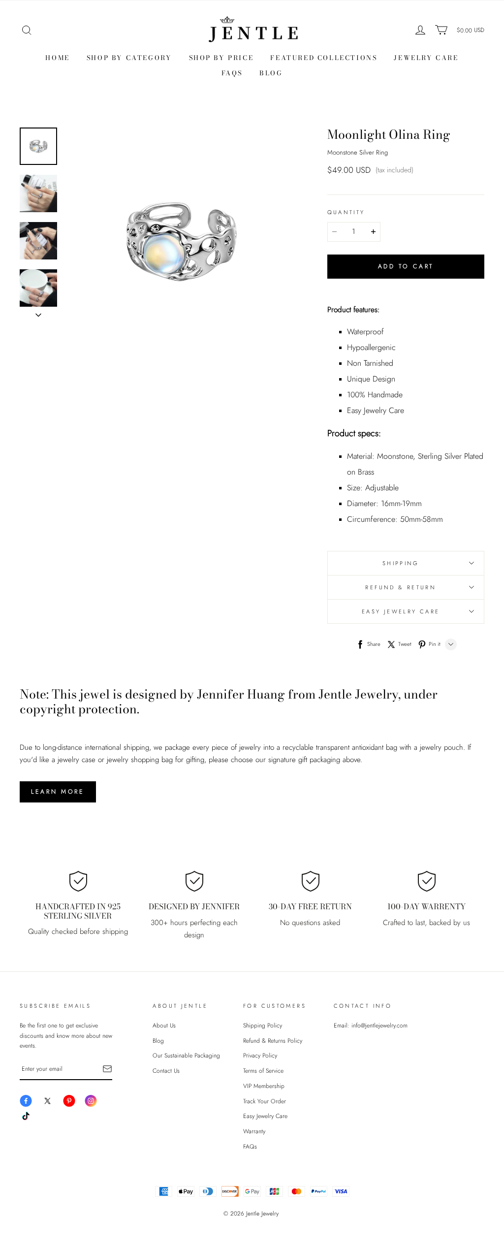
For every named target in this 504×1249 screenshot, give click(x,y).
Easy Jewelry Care (265, 1116)
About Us (164, 1025)
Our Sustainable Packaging (186, 1055)
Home (57, 58)
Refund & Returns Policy (272, 1040)
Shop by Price (221, 58)
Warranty (254, 1131)
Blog (271, 73)
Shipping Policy (262, 1025)
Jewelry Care (426, 58)
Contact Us (166, 1070)
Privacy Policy (260, 1055)
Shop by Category (129, 58)
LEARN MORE (58, 791)
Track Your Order (264, 1101)
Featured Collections (323, 58)
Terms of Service (263, 1070)
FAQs (232, 73)
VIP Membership (263, 1086)
